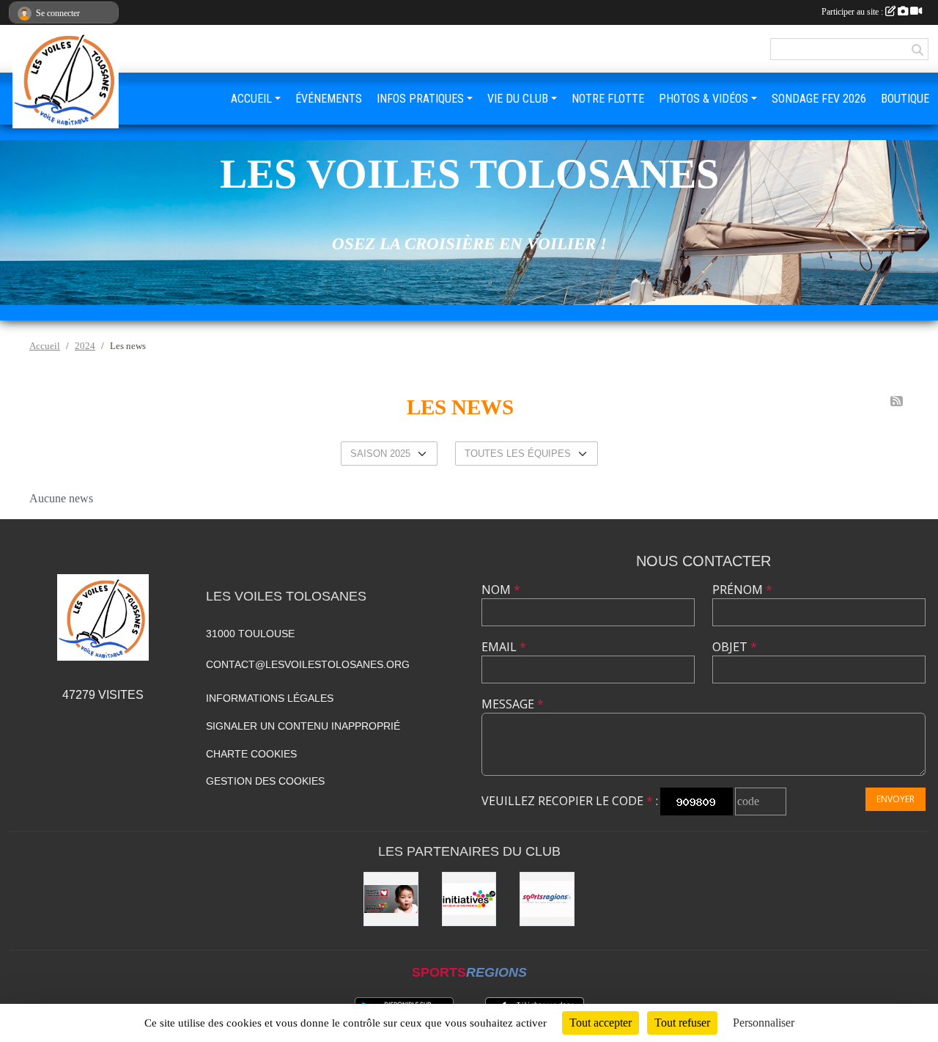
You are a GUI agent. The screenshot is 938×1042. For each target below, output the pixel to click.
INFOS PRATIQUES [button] (420, 99)
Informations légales (269, 698)
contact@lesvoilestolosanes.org (308, 664)
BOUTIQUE (905, 99)
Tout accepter (600, 1022)
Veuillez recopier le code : (569, 801)
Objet (734, 647)
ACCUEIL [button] (251, 99)
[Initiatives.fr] (469, 899)
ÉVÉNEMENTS (328, 99)
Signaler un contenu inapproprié (303, 726)
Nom (500, 589)
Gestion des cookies (265, 781)
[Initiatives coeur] (390, 899)
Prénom (742, 589)
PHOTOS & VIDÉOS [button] (703, 99)
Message (512, 704)
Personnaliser (763, 1022)
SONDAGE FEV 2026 (819, 99)
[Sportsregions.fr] (547, 899)
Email (503, 647)
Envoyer (895, 799)
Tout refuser (682, 1022)
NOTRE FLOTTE (608, 99)
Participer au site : (853, 12)
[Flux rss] (896, 401)
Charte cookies (251, 754)
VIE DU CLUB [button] (517, 99)
